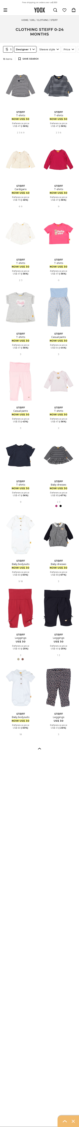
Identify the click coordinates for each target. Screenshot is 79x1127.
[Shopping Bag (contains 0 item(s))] (73, 10)
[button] (39, 748)
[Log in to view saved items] (64, 10)
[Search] (55, 10)
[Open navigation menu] (5, 10)
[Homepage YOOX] (39, 10)
